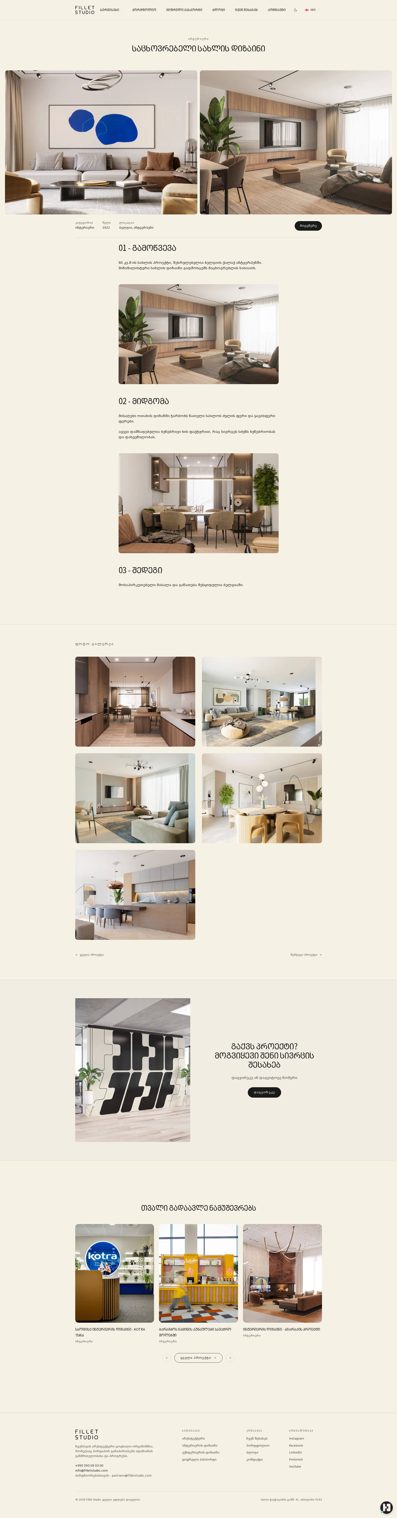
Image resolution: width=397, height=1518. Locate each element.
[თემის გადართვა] (295, 10)
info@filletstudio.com (91, 1470)
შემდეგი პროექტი (304, 954)
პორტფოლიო (144, 10)
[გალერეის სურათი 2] (262, 702)
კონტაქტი (277, 10)
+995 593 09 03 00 (89, 1465)
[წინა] (167, 1358)
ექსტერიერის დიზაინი (200, 1452)
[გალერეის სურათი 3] (135, 798)
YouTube (295, 1466)
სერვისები (109, 10)
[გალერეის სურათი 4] (262, 798)
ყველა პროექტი (92, 954)
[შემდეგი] (230, 1358)
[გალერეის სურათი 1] (135, 702)
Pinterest (296, 1459)
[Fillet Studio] (84, 10)
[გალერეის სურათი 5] (135, 895)
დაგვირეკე (264, 1092)
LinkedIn (295, 1452)
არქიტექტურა (193, 1438)
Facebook (296, 1445)
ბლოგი (218, 10)
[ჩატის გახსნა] (386, 1507)
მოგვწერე (308, 226)
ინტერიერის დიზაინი (200, 1445)
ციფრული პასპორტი (184, 10)
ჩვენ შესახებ (246, 10)
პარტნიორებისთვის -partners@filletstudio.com (113, 1475)
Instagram (296, 1438)
